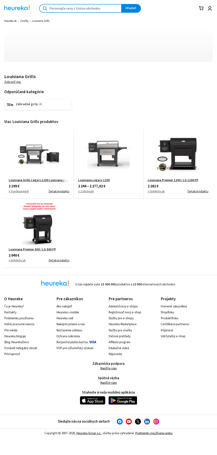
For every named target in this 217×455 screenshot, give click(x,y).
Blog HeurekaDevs (16, 342)
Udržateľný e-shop (173, 336)
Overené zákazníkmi (174, 306)
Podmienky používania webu (153, 433)
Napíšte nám (108, 368)
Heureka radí (64, 318)
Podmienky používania (18, 318)
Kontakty (10, 312)
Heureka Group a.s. (88, 433)
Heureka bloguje (15, 336)
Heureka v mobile (67, 312)
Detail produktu (59, 191)
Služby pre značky (120, 330)
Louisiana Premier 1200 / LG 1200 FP (173, 180)
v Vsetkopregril (19, 191)
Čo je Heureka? (14, 306)
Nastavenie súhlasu (69, 330)
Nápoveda (115, 354)
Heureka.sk (10, 21)
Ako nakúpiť (64, 306)
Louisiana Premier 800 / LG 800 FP (32, 250)
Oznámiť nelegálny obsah (20, 348)
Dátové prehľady (119, 336)
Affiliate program (119, 342)
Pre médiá (10, 330)
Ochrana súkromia (68, 336)
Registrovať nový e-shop (124, 312)
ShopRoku (167, 312)
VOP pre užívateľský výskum (74, 348)
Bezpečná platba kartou (72, 342)
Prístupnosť (12, 354)
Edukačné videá (118, 348)
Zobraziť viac (12, 82)
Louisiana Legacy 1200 (94, 180)
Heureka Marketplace (122, 324)
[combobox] (80, 8)
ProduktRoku (169, 318)
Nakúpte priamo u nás (70, 324)
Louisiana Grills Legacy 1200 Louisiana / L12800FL (39, 180)
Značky (24, 21)
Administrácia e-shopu (123, 306)
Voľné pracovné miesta (19, 324)
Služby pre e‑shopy (121, 318)
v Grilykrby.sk (156, 191)
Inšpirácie (167, 330)
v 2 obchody (86, 191)
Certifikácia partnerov (175, 324)
